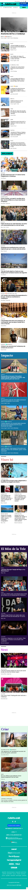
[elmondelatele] (14, 864)
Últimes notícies (7, 7)
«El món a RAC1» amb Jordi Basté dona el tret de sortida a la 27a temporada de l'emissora (14, 594)
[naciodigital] (14, 849)
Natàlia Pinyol (13, 49)
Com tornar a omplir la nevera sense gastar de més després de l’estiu (14, 801)
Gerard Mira (13, 115)
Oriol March (3, 178)
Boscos (3, 421)
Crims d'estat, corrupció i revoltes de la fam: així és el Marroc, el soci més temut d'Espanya (13, 200)
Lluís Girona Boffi (14, 94)
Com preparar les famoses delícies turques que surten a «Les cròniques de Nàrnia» (6, 498)
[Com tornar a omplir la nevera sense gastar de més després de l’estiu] (14, 789)
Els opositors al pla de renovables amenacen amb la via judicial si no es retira (13, 400)
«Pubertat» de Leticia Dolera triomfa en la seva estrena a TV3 (17, 68)
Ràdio (2, 592)
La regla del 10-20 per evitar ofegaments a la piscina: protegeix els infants (14, 481)
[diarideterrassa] (14, 856)
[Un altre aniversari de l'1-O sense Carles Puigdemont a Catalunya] (14, 164)
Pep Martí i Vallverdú (5, 203)
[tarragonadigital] (14, 860)
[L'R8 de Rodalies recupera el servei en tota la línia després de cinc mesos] (5, 47)
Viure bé (7, 459)
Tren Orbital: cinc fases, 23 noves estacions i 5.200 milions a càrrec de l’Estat (18, 57)
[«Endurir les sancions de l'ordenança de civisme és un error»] (14, 335)
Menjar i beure (4, 513)
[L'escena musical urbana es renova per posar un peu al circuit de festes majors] (14, 660)
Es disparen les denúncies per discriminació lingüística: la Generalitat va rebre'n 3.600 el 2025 (17, 90)
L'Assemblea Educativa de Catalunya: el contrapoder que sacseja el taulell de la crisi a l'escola (13, 322)
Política (12, 130)
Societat (15, 7)
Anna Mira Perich (5, 754)
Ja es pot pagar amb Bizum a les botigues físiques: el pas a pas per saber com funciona (17, 80)
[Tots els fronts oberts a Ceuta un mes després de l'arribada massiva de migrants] (14, 260)
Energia (3, 374)
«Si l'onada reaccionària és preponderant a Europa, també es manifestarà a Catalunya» (14, 297)
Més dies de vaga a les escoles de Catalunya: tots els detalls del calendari (18, 112)
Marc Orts (3, 522)
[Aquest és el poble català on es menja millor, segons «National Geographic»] (7, 508)
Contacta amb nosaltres (14, 825)
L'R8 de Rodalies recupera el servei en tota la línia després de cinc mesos (18, 47)
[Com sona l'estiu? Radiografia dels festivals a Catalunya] (14, 685)
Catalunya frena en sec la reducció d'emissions (16, 101)
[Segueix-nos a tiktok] (15, 822)
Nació (11, 43)
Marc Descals (13, 148)
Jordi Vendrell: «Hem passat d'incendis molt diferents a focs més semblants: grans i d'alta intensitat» (13, 450)
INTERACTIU (9, 36)
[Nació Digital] (7, 4)
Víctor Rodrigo (13, 71)
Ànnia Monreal (4, 698)
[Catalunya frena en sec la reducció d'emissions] (5, 102)
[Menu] (1, 7)
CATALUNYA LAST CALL (12, 293)
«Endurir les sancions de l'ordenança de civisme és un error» (13, 346)
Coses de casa (18, 513)
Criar (11, 108)
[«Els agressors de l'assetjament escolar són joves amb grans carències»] (14, 739)
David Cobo (3, 349)
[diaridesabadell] (14, 853)
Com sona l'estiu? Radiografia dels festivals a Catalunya (13, 696)
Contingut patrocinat (6, 798)
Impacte (3, 36)
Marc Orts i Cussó (5, 227)
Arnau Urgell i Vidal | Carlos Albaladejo (9, 38)
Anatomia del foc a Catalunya (13, 34)
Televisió (3, 613)
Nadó (2, 774)
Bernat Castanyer (18, 522)
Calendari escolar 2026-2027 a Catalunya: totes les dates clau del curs (18, 123)
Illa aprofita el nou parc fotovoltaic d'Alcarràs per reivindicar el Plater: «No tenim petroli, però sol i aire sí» (13, 377)
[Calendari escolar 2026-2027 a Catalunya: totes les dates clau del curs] (5, 123)
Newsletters (17, 1)
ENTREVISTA (9, 344)
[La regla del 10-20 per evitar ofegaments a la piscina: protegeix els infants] (14, 470)
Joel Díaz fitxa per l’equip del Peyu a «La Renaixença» (13, 570)
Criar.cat (3, 779)
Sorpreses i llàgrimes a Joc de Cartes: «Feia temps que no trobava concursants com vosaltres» (13, 640)
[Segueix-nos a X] (13, 822)
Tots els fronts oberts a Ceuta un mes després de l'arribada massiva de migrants (14, 271)
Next (4, 649)
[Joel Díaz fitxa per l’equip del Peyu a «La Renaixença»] (14, 559)
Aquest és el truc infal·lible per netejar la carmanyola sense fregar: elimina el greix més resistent (21, 518)
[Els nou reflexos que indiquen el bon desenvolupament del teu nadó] (14, 764)
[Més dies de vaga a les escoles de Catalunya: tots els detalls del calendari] (5, 112)
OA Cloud (19, 885)
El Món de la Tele (13, 548)
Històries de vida (5, 749)
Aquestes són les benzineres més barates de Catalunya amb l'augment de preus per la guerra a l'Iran (18, 144)
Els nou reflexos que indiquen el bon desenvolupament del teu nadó (11, 776)
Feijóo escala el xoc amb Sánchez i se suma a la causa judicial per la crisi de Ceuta (14, 224)
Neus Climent (4, 251)
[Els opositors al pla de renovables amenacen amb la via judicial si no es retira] (14, 389)
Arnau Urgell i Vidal (14, 60)
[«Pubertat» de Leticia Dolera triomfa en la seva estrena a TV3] (5, 68)
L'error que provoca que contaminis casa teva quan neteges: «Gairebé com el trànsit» (20, 498)
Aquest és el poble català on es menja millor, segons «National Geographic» (6, 518)
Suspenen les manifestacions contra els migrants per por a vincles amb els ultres (13, 248)
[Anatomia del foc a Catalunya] (14, 24)
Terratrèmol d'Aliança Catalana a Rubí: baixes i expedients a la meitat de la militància (17, 133)
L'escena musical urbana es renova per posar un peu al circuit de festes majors (13, 671)
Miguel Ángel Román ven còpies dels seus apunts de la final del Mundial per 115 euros (13, 615)
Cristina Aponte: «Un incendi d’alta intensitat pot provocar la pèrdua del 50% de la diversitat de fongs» (13, 425)
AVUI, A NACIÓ (7, 153)
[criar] (14, 868)
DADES (16, 86)
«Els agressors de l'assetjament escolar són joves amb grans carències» (13, 752)
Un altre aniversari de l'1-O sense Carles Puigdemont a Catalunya (13, 175)
